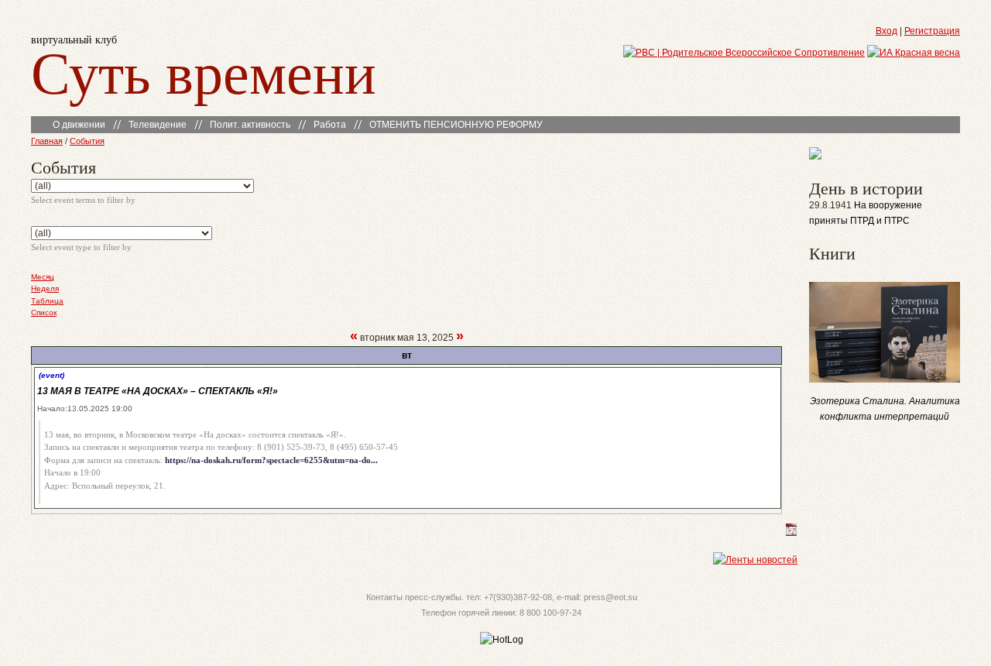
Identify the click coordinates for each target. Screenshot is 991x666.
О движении (79, 124)
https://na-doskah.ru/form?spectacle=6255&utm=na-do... (271, 460)
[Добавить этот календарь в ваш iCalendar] (791, 532)
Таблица (47, 301)
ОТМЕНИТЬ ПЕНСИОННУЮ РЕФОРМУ (456, 124)
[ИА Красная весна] (913, 52)
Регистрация (932, 31)
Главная (47, 141)
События (87, 141)
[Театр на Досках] (815, 156)
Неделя (45, 288)
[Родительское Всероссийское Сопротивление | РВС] (744, 52)
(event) (51, 375)
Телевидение (158, 124)
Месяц (42, 277)
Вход (886, 31)
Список (44, 312)
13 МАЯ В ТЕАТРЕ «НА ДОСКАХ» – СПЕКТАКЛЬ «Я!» (157, 391)
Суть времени (203, 71)
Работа (330, 124)
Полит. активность (250, 124)
